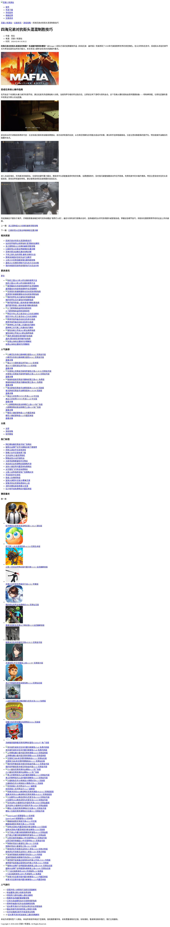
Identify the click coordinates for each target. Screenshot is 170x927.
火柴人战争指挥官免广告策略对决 (19, 472)
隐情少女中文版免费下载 (16, 453)
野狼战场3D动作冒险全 (15, 458)
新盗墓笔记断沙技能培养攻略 (19, 892)
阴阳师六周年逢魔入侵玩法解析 (20, 895)
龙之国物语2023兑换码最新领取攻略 (23, 226)
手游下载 (9, 10)
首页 (7, 7)
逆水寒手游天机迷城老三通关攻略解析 (23, 915)
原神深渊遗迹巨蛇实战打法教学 (18, 257)
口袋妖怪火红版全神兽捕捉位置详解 (23, 230)
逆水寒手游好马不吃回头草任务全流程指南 (24, 906)
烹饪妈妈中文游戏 (13, 475)
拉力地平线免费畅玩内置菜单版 (18, 489)
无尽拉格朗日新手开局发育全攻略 (21, 912)
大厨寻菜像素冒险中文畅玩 (17, 461)
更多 (3, 276)
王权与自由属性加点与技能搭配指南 (22, 901)
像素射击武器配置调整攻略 (18, 898)
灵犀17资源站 (6, 23)
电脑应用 (9, 15)
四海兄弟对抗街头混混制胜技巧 (18, 241)
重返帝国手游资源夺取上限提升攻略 (22, 909)
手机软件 (9, 13)
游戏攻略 (27, 23)
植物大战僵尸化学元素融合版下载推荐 (21, 447)
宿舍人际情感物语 (13, 478)
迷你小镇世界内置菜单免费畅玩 (18, 467)
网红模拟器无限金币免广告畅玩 (18, 444)
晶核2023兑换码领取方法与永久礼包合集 (22, 263)
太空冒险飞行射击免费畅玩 (17, 469)
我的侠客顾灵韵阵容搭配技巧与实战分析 (22, 266)
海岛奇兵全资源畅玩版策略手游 (18, 464)
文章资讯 (9, 18)
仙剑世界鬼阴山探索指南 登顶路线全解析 (22, 243)
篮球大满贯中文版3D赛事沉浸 (18, 480)
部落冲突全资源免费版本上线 (18, 483)
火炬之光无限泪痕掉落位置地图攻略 (20, 260)
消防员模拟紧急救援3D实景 (17, 486)
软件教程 (9, 434)
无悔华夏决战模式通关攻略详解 (18, 252)
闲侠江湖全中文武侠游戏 (16, 450)
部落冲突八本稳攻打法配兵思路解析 (22, 890)
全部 (7, 429)
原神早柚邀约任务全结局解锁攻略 (21, 904)
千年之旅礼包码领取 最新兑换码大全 (21, 255)
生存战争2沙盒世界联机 (15, 455)
